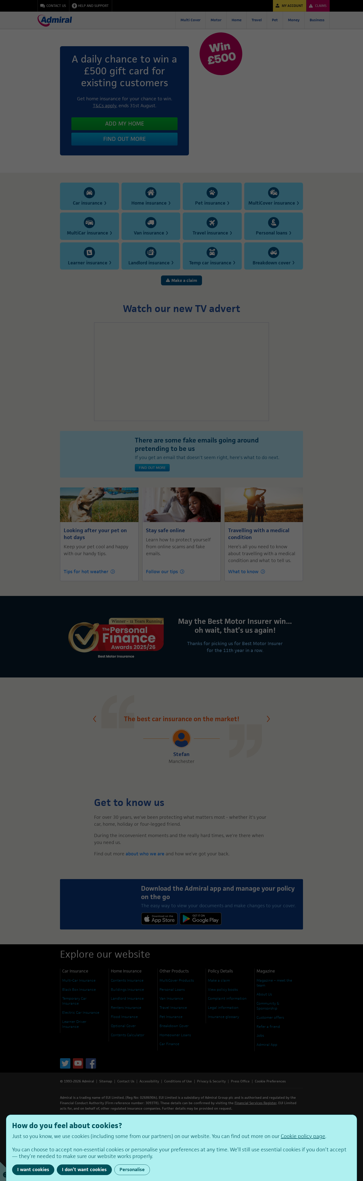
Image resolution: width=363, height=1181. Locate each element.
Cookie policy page (303, 1136)
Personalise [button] (132, 1169)
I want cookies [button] (33, 1169)
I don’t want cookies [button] (84, 1169)
